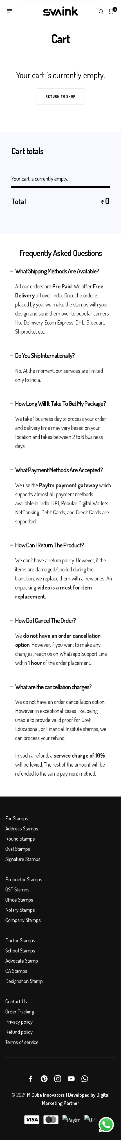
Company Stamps (23, 920)
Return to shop (60, 96)
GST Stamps (17, 889)
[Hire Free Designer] (106, 1125)
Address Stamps (21, 828)
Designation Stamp (24, 981)
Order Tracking (19, 1011)
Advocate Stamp (21, 960)
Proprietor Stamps (23, 879)
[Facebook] (30, 1078)
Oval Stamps (17, 848)
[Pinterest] (44, 1078)
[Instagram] (57, 1078)
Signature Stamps (23, 859)
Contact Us (16, 1001)
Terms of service (22, 1042)
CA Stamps (16, 970)
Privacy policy (19, 1021)
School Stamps (20, 950)
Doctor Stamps (20, 940)
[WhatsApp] (84, 1078)
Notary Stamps (20, 909)
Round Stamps (20, 838)
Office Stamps (19, 899)
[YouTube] (71, 1078)
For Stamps (16, 818)
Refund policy (19, 1031)
